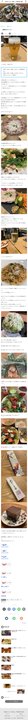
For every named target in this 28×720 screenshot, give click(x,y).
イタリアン (14, 599)
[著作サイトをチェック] (6, 618)
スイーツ (19, 599)
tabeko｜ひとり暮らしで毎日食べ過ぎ (14, 1)
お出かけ (4, 601)
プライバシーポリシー (20, 715)
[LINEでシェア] (19, 609)
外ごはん (4, 599)
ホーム (7, 713)
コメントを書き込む (14, 701)
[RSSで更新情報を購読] (21, 618)
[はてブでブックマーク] (14, 609)
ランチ (9, 599)
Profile (20, 713)
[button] (23, 609)
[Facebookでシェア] (9, 609)
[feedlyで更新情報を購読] (14, 618)
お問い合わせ (7, 715)
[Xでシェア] (4, 609)
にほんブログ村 (4, 546)
